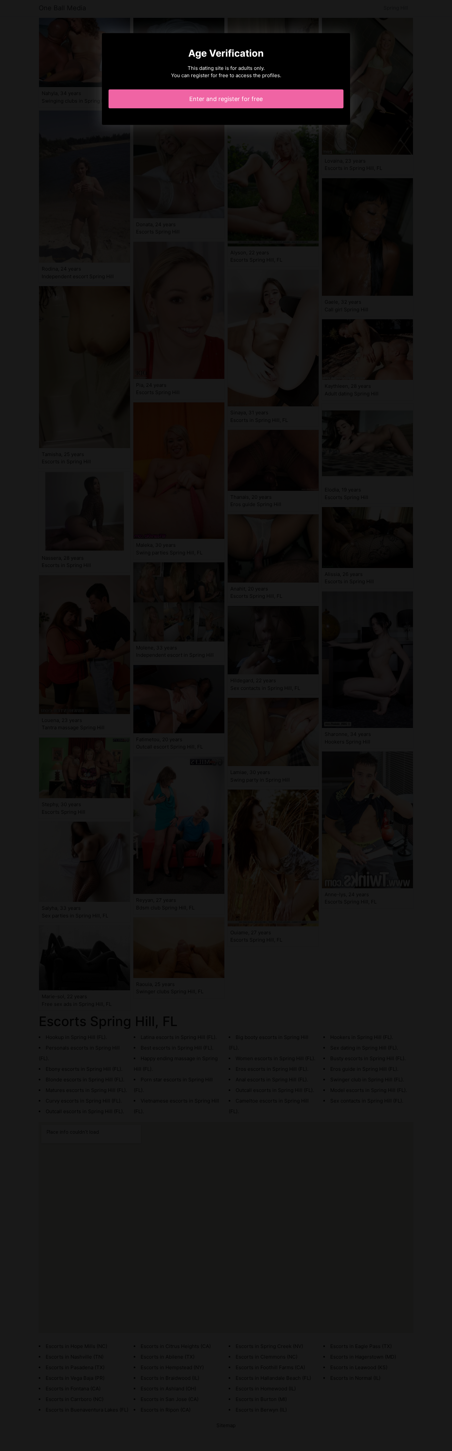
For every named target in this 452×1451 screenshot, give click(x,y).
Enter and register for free (226, 98)
